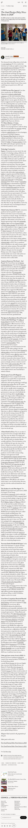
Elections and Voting (12, 764)
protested (15, 339)
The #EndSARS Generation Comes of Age (17, 779)
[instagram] (10, 826)
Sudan (11, 502)
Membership (17, 801)
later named (18, 696)
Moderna (9, 123)
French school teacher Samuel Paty (11, 582)
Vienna (14, 585)
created (18, 403)
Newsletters (17, 804)
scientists (18, 128)
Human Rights (4, 764)
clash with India (20, 640)
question (9, 506)
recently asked (9, 557)
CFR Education (4, 805)
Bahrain (6, 502)
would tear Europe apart (16, 401)
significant (15, 508)
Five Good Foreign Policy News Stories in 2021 (14, 746)
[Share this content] (14, 825)
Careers (2, 804)
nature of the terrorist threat (16, 587)
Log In (19, 2)
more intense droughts (9, 225)
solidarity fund (9, 405)
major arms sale (17, 521)
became (12, 663)
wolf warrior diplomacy (11, 619)
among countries (17, 142)
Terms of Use (17, 809)
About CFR (3, 801)
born (14, 694)
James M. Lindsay (9, 56)
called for (16, 354)
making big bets (11, 132)
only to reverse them (14, 364)
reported (16, 699)
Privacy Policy (4, 809)
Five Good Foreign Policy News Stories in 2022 (14, 743)
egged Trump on (12, 291)
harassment (13, 644)
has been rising (18, 591)
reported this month (11, 187)
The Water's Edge (7, 751)
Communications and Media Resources (21, 807)
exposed (13, 303)
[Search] (22, 2)
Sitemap (3, 810)
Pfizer (5, 123)
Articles (2, 6)
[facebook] (2, 826)
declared (5, 686)
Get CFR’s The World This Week (8, 814)
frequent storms (19, 223)
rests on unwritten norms (11, 305)
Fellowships (17, 802)
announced (12, 494)
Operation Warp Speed (9, 136)
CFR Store (17, 805)
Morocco (18, 502)
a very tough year (6, 64)
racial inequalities (11, 343)
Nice (7, 585)
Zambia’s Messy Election (13, 786)
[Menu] (25, 2)
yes (8, 398)
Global (2, 9)
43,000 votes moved (14, 280)
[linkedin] (5, 826)
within (8, 142)
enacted (7, 346)
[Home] (2, 2)
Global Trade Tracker (12, 772)
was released (8, 720)
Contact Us (3, 806)
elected (20, 657)
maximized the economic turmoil (13, 456)
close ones (23, 265)
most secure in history (13, 311)
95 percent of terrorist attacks (11, 570)
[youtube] (7, 826)
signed (14, 728)
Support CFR (4, 802)
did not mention (9, 515)
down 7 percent (7, 231)
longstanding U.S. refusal (14, 529)
